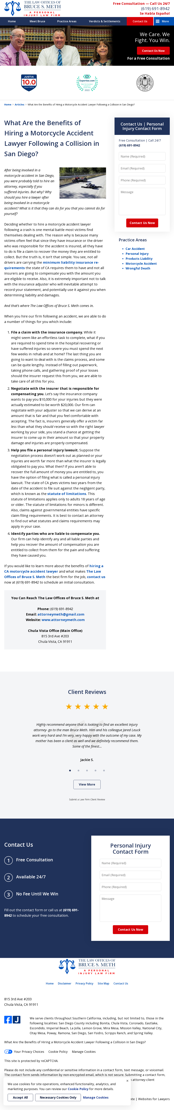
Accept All (20, 1097)
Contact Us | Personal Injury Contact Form (142, 126)
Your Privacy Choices (29, 1052)
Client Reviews (87, 691)
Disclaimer (64, 983)
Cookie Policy (58, 1052)
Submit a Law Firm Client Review (87, 799)
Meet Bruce (37, 21)
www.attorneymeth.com (63, 619)
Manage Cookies (84, 1052)
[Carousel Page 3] (87, 770)
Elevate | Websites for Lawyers (141, 1099)
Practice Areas (66, 21)
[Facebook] (8, 1019)
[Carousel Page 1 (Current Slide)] (70, 770)
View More (87, 784)
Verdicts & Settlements (104, 21)
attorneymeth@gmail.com (61, 614)
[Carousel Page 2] (78, 770)
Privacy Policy (84, 983)
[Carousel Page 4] (95, 770)
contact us (96, 577)
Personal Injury (137, 254)
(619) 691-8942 (155, 8)
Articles (19, 104)
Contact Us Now (153, 51)
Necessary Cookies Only (58, 1097)
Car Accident (135, 249)
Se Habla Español (155, 13)
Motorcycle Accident (141, 263)
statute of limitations (66, 493)
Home (12, 21)
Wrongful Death (138, 268)
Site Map (103, 983)
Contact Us (140, 21)
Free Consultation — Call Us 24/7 (141, 3)
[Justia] (16, 1019)
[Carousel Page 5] (104, 770)
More (165, 21)
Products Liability (139, 259)
